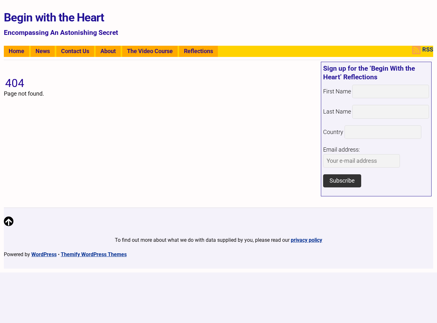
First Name (337, 91)
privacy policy (306, 240)
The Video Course (150, 51)
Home (16, 51)
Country (333, 132)
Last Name (337, 111)
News (43, 51)
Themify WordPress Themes (94, 254)
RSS (427, 49)
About (108, 51)
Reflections (198, 51)
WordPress (44, 254)
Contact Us (75, 51)
